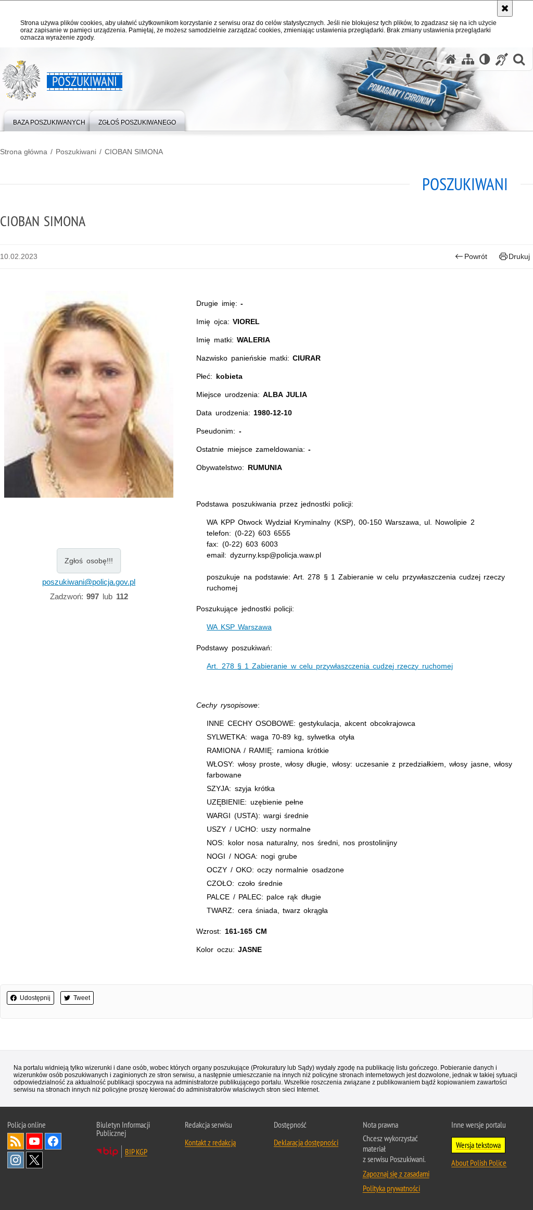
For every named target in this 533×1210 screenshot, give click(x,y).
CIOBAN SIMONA (134, 151)
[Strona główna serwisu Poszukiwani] (450, 59)
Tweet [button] (81, 998)
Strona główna (23, 151)
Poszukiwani (76, 151)
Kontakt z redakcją (210, 1142)
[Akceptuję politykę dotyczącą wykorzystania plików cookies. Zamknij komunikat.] (505, 8)
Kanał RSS (15, 1141)
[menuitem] (49, 120)
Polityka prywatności (391, 1188)
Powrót (475, 256)
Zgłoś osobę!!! (89, 561)
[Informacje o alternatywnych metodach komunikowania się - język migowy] (502, 59)
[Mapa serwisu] (468, 59)
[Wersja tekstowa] (484, 59)
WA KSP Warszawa (239, 627)
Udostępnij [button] (35, 998)
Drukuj (519, 256)
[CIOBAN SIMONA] (88, 394)
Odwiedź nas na (34, 1141)
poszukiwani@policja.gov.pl (88, 581)
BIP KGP (136, 1151)
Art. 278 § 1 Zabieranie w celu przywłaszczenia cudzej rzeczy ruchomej (329, 666)
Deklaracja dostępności (306, 1142)
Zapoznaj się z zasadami (396, 1173)
